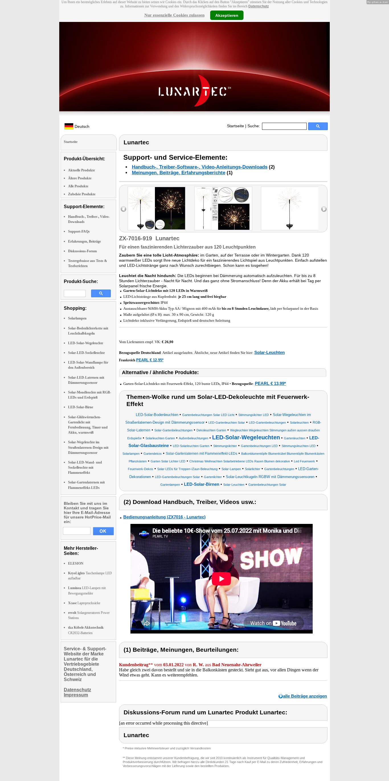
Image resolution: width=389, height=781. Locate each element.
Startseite (235, 126)
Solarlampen (77, 318)
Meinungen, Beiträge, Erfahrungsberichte (178, 172)
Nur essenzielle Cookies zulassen (174, 15)
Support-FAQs (79, 231)
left (123, 209)
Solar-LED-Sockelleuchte (86, 353)
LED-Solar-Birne (80, 407)
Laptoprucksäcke (84, 603)
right (324, 209)
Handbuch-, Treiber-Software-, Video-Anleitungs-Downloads (199, 167)
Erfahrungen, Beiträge (84, 241)
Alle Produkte (78, 186)
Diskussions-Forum (82, 251)
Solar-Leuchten (269, 352)
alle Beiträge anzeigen (305, 696)
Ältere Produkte (79, 178)
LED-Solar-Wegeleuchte (85, 343)
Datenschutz (258, 6)
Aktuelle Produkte (81, 170)
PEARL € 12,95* (149, 360)
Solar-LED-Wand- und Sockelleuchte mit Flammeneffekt (85, 467)
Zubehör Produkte (81, 194)
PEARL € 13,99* (270, 383)
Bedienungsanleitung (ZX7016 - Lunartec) (164, 516)
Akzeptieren (226, 15)
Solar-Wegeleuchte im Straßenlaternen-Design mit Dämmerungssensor (88, 447)
